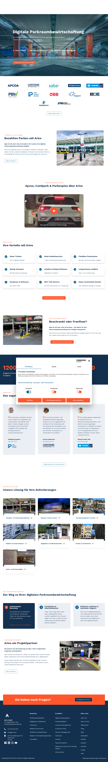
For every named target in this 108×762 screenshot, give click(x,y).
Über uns (84, 718)
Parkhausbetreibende (37, 718)
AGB (82, 753)
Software (47, 152)
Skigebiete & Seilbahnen (38, 721)
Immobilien (33, 739)
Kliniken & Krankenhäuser (38, 732)
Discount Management (62, 732)
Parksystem (32, 152)
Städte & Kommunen (37, 728)
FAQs (82, 728)
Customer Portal (60, 728)
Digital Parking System (62, 718)
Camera (57, 739)
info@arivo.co (12, 732)
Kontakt (83, 739)
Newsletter (84, 736)
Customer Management (63, 725)
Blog (82, 732)
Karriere (83, 746)
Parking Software (60, 721)
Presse (83, 750)
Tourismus (33, 725)
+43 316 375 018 (13, 729)
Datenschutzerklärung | (91, 758)
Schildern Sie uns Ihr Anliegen (20, 625)
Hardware (43, 154)
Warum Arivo (85, 721)
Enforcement (59, 752)
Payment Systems (61, 743)
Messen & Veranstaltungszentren (40, 736)
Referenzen (84, 725)
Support (83, 743)
